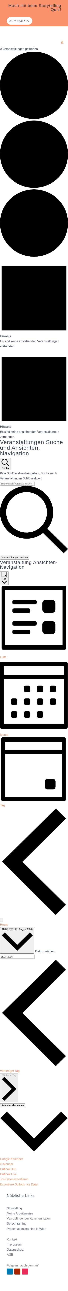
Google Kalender (11, 1159)
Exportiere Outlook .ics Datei (19, 1184)
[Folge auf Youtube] (17, 1272)
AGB (10, 1254)
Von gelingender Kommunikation (29, 1218)
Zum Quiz (17, 21)
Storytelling (14, 1208)
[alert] (34, 303)
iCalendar (6, 1164)
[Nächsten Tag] (1, 920)
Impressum (14, 1244)
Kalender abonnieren (13, 1105)
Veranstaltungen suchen (15, 557)
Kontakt (12, 1239)
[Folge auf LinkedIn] (10, 1272)
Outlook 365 (8, 1169)
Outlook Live (8, 1174)
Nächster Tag (9, 1075)
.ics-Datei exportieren (14, 1179)
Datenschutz (15, 1249)
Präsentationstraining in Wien (26, 1228)
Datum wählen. (45, 951)
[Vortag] (34, 914)
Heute (4, 924)
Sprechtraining (16, 1223)
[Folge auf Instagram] (25, 1272)
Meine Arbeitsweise (20, 1213)
